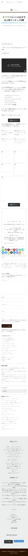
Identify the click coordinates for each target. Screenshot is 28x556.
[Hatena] (6, 252)
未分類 (3, 360)
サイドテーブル (5, 348)
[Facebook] (17, 250)
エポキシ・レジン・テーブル (8, 345)
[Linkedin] (14, 252)
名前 (3, 297)
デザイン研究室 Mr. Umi (19, 25)
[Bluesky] (3, 252)
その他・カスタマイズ (7, 429)
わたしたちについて (14, 516)
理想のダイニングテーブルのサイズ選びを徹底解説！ (14, 504)
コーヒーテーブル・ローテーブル (9, 347)
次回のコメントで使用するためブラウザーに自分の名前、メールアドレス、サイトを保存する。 (14, 320)
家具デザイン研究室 (11, 254)
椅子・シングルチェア (7, 414)
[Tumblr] (11, 252)
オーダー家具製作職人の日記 (8, 340)
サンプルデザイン (6, 341)
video (20, 256)
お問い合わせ (14, 522)
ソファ (3, 412)
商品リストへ (14, 120)
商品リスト (14, 514)
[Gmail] (11, 250)
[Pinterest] (14, 250)
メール (4, 304)
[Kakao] (8, 252)
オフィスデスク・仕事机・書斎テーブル (11, 402)
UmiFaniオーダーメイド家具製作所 (17, 551)
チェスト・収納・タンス (7, 419)
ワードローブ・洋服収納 (7, 421)
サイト (3, 311)
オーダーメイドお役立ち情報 (14, 519)
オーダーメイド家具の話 (7, 338)
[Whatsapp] (20, 250)
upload (16, 256)
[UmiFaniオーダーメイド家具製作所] (14, 4)
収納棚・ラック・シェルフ (8, 357)
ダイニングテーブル (6, 352)
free (7, 256)
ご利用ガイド (14, 517)
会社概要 (14, 520)
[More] (20, 252)
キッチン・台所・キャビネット (9, 417)
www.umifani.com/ (8, 243)
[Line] (3, 250)
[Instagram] (6, 250)
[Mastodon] (17, 252)
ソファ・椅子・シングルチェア (9, 350)
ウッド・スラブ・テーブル (8, 343)
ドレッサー (4, 425)
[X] (8, 250)
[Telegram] (22, 250)
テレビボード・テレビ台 (7, 353)
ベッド (3, 355)
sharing (11, 256)
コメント (4, 280)
